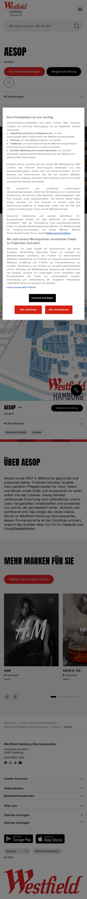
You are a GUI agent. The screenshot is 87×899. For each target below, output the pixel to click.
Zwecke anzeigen (42, 297)
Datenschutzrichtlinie (58, 233)
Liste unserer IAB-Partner (21, 287)
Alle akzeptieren (59, 309)
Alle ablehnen (28, 309)
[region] (43, 213)
